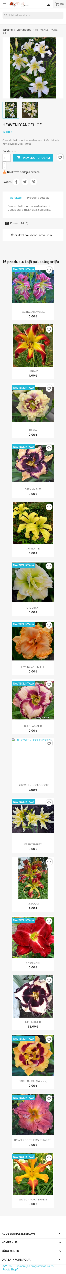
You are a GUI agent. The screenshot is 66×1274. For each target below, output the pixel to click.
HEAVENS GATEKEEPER (33, 666)
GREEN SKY (33, 607)
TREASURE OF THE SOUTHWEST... (33, 1140)
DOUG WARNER (33, 726)
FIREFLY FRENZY (33, 844)
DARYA (33, 430)
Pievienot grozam (33, 158)
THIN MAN (33, 371)
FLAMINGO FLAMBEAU (33, 311)
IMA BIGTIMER (33, 1022)
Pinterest (33, 181)
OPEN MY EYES (33, 489)
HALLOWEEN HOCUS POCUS (33, 785)
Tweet (24, 181)
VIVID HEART (33, 962)
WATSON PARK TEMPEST (33, 1199)
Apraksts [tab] (15, 197)
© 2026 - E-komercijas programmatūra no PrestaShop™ (28, 1267)
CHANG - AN (33, 548)
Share (16, 181)
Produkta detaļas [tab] (38, 197)
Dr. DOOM (33, 903)
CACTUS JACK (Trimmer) (33, 1081)
